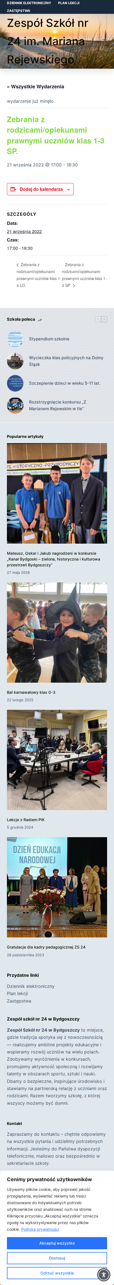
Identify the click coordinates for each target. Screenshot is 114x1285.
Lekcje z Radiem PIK (26, 819)
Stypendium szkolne (49, 338)
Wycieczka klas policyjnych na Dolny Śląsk (66, 361)
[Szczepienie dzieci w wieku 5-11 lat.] (15, 383)
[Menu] (104, 41)
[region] (57, 1227)
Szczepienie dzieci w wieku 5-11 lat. (64, 383)
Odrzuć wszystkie (57, 1273)
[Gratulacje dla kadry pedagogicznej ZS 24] (57, 887)
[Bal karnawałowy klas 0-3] (57, 632)
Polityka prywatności (40, 1229)
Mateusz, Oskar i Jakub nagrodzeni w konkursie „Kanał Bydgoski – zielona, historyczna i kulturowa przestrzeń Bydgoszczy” (53, 559)
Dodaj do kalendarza (41, 189)
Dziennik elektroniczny (29, 3)
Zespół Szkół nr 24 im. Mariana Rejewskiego (47, 41)
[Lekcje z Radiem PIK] (57, 760)
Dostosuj (57, 1258)
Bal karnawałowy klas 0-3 (31, 692)
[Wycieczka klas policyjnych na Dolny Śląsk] (15, 361)
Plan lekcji (68, 3)
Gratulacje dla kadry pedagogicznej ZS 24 (46, 947)
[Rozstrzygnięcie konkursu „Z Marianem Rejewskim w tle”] (15, 405)
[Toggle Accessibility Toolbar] (104, 1275)
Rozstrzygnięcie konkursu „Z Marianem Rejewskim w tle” (57, 405)
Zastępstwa (18, 11)
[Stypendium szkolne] (15, 339)
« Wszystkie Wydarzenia (35, 86)
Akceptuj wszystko (57, 1243)
